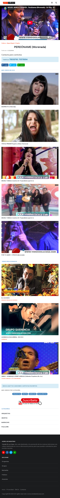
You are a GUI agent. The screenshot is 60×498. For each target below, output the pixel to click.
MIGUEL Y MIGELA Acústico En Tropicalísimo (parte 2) (17, 181)
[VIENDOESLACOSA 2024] (9, 2)
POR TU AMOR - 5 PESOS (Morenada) (13, 255)
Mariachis (5, 422)
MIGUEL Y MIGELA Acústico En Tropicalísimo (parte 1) (17, 218)
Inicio (3, 489)
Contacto (23, 489)
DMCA (17, 489)
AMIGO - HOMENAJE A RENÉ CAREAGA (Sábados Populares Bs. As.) (22, 376)
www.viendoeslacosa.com (35, 494)
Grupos (4, 418)
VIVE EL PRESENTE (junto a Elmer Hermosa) (14, 144)
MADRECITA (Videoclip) (8, 106)
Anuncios (5, 479)
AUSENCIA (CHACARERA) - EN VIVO (12, 337)
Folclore (5, 427)
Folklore (3, 43)
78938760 (13, 59)
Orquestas (5, 413)
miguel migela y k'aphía (13, 43)
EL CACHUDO (5, 298)
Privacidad (10, 489)
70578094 (23, 59)
